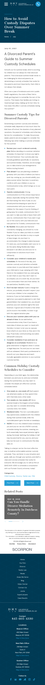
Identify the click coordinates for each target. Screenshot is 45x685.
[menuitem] (12, 544)
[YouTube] (20, 679)
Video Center (23, 584)
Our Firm (22, 563)
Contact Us (22, 588)
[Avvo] (25, 679)
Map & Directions (22, 638)
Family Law (27, 476)
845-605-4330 (22, 618)
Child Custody (9, 476)
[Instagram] (29, 679)
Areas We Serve (22, 577)
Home (22, 560)
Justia (22, 591)
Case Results (22, 598)
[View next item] (23, 521)
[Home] (22, 4)
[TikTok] (34, 679)
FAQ (33, 476)
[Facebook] (11, 679)
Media (22, 574)
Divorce (19, 476)
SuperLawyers (22, 595)
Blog (22, 581)
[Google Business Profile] (15, 679)
